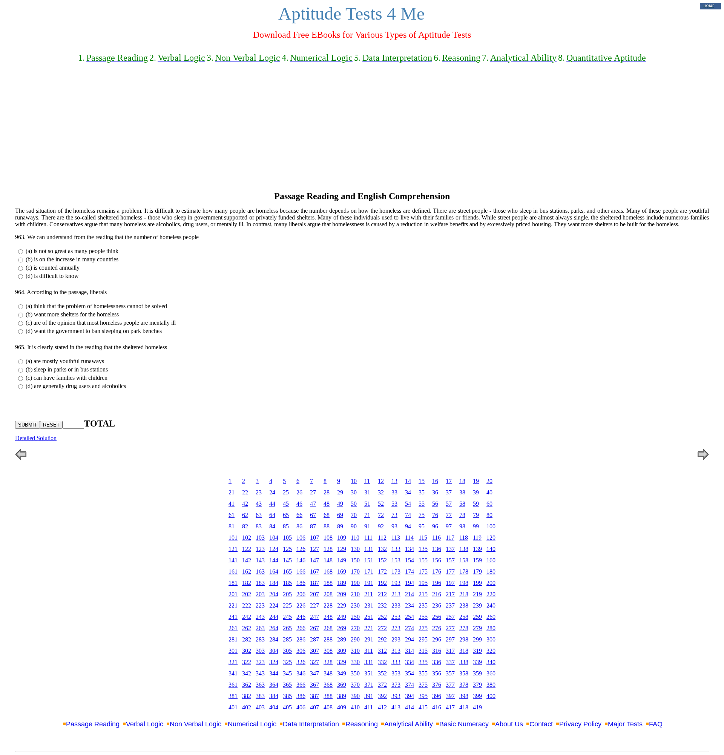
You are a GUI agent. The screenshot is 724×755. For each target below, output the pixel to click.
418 (463, 707)
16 (435, 481)
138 (463, 549)
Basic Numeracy (464, 724)
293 (395, 639)
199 (477, 583)
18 (462, 481)
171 (368, 571)
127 (314, 549)
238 (463, 605)
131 (368, 549)
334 (409, 662)
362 (246, 684)
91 (367, 526)
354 (409, 673)
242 (246, 617)
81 (232, 526)
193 (395, 583)
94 (408, 526)
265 (287, 628)
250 (355, 617)
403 (260, 707)
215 (423, 594)
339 (477, 662)
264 (273, 628)
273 (395, 628)
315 (423, 651)
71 (367, 515)
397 (450, 696)
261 (233, 628)
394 (409, 696)
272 (382, 628)
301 (233, 651)
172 (382, 571)
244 (273, 617)
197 (450, 583)
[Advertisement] (362, 128)
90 (354, 526)
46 (299, 503)
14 (408, 481)
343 (260, 673)
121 (233, 549)
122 (246, 549)
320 (490, 651)
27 (313, 492)
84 (272, 526)
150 (355, 560)
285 (287, 639)
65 (286, 515)
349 (341, 673)
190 (355, 583)
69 (340, 515)
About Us (509, 724)
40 (489, 492)
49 (340, 503)
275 (423, 628)
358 (463, 673)
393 (395, 696)
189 (341, 583)
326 (300, 662)
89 (340, 526)
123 (260, 549)
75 (422, 515)
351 (368, 673)
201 (233, 594)
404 (273, 707)
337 (450, 662)
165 (287, 571)
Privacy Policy (580, 724)
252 (382, 617)
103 (260, 537)
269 (341, 628)
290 (355, 639)
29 (340, 492)
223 (260, 605)
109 (341, 537)
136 (436, 549)
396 (436, 696)
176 (436, 571)
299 (477, 639)
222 (246, 605)
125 (287, 549)
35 (422, 492)
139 (477, 549)
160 (490, 560)
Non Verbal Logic (195, 724)
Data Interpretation (311, 724)
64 (272, 515)
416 (436, 707)
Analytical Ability (408, 724)
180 (490, 571)
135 (423, 549)
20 (489, 481)
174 (409, 571)
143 (260, 560)
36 (435, 492)
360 (490, 673)
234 (409, 605)
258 (463, 617)
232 (382, 605)
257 (450, 617)
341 (233, 673)
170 (355, 571)
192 (382, 583)
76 (435, 515)
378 (463, 684)
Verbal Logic (144, 724)
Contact (541, 724)
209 (341, 594)
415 (423, 707)
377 (450, 684)
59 (476, 503)
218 (463, 594)
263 (260, 628)
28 (327, 492)
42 (245, 503)
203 (260, 594)
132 (382, 549)
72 (381, 515)
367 (314, 684)
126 (300, 549)
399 (477, 696)
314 (409, 651)
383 (260, 696)
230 (355, 605)
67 (313, 515)
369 (341, 684)
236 (436, 605)
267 (314, 628)
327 (314, 662)
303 (260, 651)
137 (450, 549)
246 (300, 617)
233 (395, 605)
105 (287, 537)
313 (395, 651)
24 (272, 492)
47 (313, 503)
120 (490, 537)
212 (382, 594)
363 (260, 684)
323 (260, 662)
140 (490, 549)
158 (463, 560)
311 (368, 651)
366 (300, 684)
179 (477, 571)
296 (436, 639)
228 (328, 605)
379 (477, 684)
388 (328, 696)
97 (449, 526)
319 (477, 651)
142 (246, 560)
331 (368, 662)
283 (260, 639)
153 (395, 560)
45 (286, 503)
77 (449, 515)
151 (368, 560)
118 (463, 537)
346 (300, 673)
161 (233, 571)
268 (328, 628)
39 (476, 492)
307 (314, 651)
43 (259, 503)
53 (394, 503)
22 (245, 492)
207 (314, 594)
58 (462, 503)
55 (422, 503)
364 (273, 684)
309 (341, 651)
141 (233, 560)
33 (394, 492)
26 (299, 492)
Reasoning (361, 724)
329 (341, 662)
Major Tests (625, 724)
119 (477, 537)
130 (355, 549)
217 (450, 594)
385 (287, 696)
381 (233, 696)
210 (355, 594)
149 (341, 560)
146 (300, 560)
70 (354, 515)
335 (423, 662)
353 (395, 673)
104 (273, 537)
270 (355, 628)
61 (232, 515)
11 (367, 481)
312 (382, 651)
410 (355, 707)
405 (287, 707)
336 (436, 662)
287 (314, 639)
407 (314, 707)
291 (368, 639)
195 (423, 583)
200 (490, 583)
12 (381, 481)
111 (368, 537)
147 (314, 560)
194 (409, 583)
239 (477, 605)
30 (354, 492)
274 (409, 628)
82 (245, 526)
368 (328, 684)
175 (423, 571)
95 (422, 526)
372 (382, 684)
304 (273, 651)
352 (382, 673)
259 (477, 617)
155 (423, 560)
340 (490, 662)
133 (395, 549)
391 (368, 696)
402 (246, 707)
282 (246, 639)
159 (477, 560)
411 (368, 707)
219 (477, 594)
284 (273, 639)
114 (409, 537)
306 (300, 651)
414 (409, 707)
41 (232, 503)
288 (328, 639)
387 (314, 696)
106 (300, 537)
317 (450, 651)
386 (300, 696)
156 (436, 560)
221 (233, 605)
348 (328, 673)
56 (435, 503)
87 (313, 526)
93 (394, 526)
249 (341, 617)
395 (423, 696)
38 (462, 492)
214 (409, 594)
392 (382, 696)
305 (287, 651)
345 (287, 673)
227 (314, 605)
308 (328, 651)
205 (287, 594)
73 (394, 515)
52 (381, 503)
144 (273, 560)
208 (328, 594)
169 (341, 571)
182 (246, 583)
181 (233, 583)
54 (408, 503)
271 (368, 628)
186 (300, 583)
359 (477, 673)
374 (409, 684)
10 (354, 481)
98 (462, 526)
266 (300, 628)
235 (423, 605)
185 (287, 583)
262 (246, 628)
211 (368, 594)
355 (423, 673)
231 (368, 605)
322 (246, 662)
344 (273, 673)
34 (408, 492)
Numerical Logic (252, 724)
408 (328, 707)
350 (355, 673)
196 (436, 583)
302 (246, 651)
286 (300, 639)
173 (395, 571)
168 (328, 571)
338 (463, 662)
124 (273, 549)
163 (260, 571)
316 (436, 651)
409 (341, 707)
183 (260, 583)
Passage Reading (93, 724)
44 (272, 503)
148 (328, 560)
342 (246, 673)
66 (299, 515)
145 (287, 560)
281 (233, 639)
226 (300, 605)
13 (394, 481)
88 (327, 526)
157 (450, 560)
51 (367, 503)
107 (314, 537)
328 (328, 662)
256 (436, 617)
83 (259, 526)
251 (368, 617)
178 (463, 571)
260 (490, 617)
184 (273, 583)
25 (286, 492)
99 (476, 526)
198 (463, 583)
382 (246, 696)
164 (273, 571)
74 (408, 515)
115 (423, 537)
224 (273, 605)
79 (476, 515)
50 (354, 503)
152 (382, 560)
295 (423, 639)
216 (436, 594)
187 (314, 583)
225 (287, 605)
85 (286, 526)
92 (381, 526)
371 (368, 684)
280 (490, 628)
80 (489, 515)
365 (287, 684)
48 (327, 503)
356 (436, 673)
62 (245, 515)
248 (328, 617)
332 (382, 662)
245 (287, 617)
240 (490, 605)
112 (382, 537)
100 (490, 526)
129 (341, 549)
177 (450, 571)
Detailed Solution (36, 438)
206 (300, 594)
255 (423, 617)
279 (477, 628)
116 (436, 537)
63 (259, 515)
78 (462, 515)
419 (477, 707)
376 (436, 684)
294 (409, 639)
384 (273, 696)
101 (233, 537)
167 (314, 571)
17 (449, 481)
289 (341, 639)
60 (489, 503)
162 (246, 571)
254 (409, 617)
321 (233, 662)
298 (463, 639)
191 (368, 583)
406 (300, 707)
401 (233, 707)
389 (341, 696)
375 (423, 684)
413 (395, 707)
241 (233, 617)
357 (450, 673)
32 (381, 492)
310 (355, 651)
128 (328, 549)
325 (287, 662)
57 (449, 503)
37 (449, 492)
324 (273, 662)
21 (232, 492)
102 (246, 537)
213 (395, 594)
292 (382, 639)
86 (299, 526)
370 (355, 684)
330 (355, 662)
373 (395, 684)
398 (463, 696)
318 (463, 651)
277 (450, 628)
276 (436, 628)
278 (463, 628)
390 (355, 696)
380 (490, 684)
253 (395, 617)
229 (341, 605)
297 (450, 639)
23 (259, 492)
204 (273, 594)
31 (367, 492)
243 (260, 617)
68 (327, 515)
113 (395, 537)
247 (314, 617)
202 (246, 594)
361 (233, 684)
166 (300, 571)
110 (355, 537)
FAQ (656, 724)
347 (314, 673)
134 (409, 549)
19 (476, 481)
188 (328, 583)
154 (409, 560)
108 (328, 537)
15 (422, 481)
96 (435, 526)
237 (450, 605)
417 (450, 707)
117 (450, 537)
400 (490, 696)
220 (490, 594)
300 (490, 639)
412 (382, 707)
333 (395, 662)
